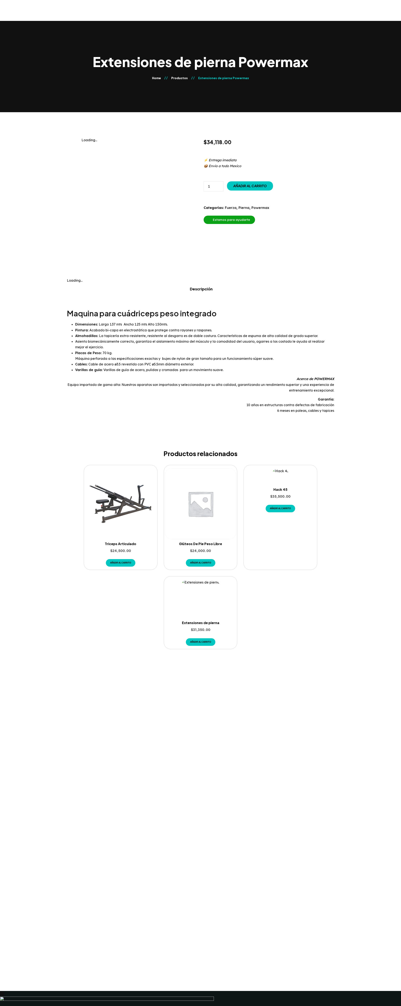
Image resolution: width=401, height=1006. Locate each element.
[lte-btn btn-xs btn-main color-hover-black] (120, 563)
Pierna (244, 208)
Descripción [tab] (201, 288)
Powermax (260, 208)
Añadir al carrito (250, 186)
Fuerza (230, 208)
